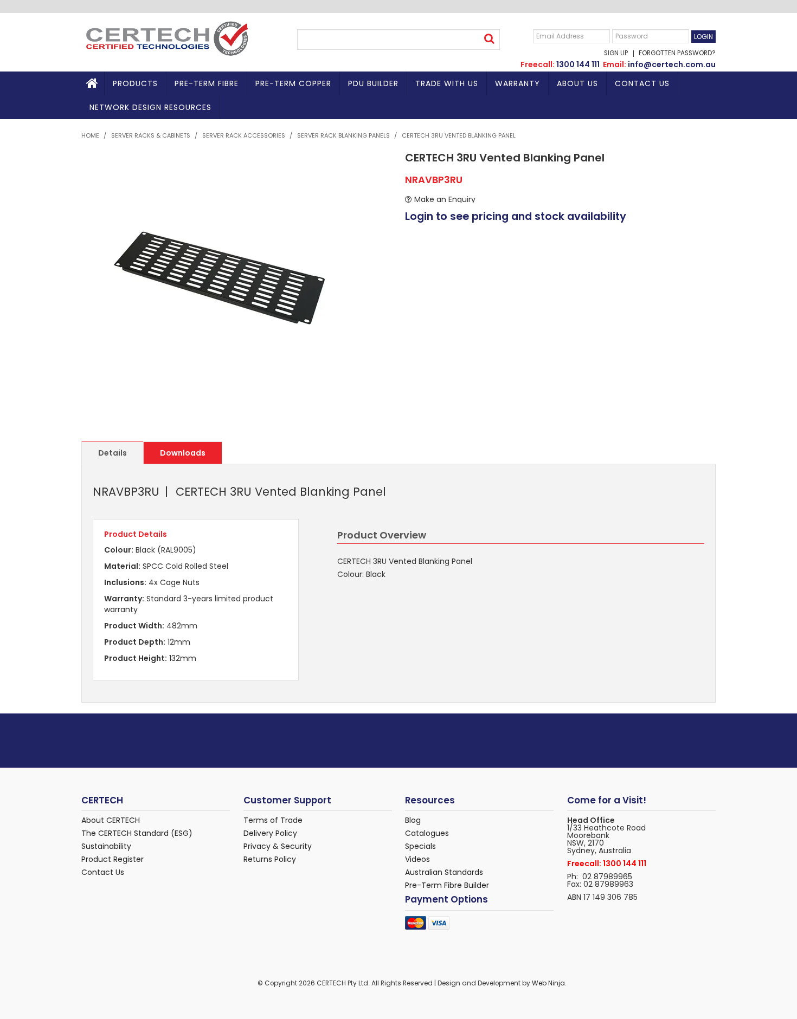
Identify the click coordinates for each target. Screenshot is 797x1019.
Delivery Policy (270, 833)
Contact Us (642, 83)
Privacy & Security (277, 846)
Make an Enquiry (444, 199)
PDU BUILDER (373, 83)
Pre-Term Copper (293, 83)
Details (112, 452)
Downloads (182, 452)
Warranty (517, 83)
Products (135, 83)
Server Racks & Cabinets (150, 135)
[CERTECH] (166, 38)
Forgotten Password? (677, 53)
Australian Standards (444, 872)
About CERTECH (110, 820)
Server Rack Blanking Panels (343, 135)
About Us (577, 83)
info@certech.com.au (672, 64)
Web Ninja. (549, 983)
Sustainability (106, 846)
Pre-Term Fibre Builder (447, 885)
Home (93, 83)
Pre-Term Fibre (207, 83)
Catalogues (427, 833)
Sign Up (616, 53)
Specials (420, 846)
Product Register (112, 859)
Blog (413, 820)
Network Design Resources (150, 107)
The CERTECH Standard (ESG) (136, 833)
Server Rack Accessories (243, 135)
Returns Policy (269, 859)
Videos (417, 859)
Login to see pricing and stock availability (515, 216)
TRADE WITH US (446, 83)
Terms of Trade (273, 820)
